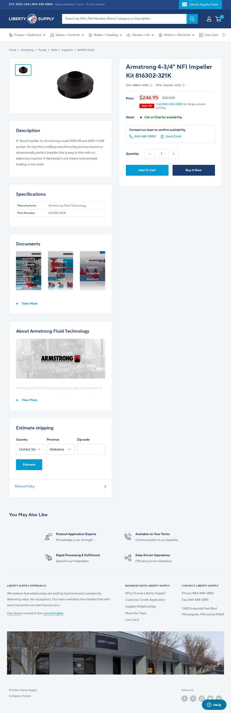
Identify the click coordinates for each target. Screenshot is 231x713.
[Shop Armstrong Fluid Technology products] (60, 359)
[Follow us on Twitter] (193, 698)
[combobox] (124, 19)
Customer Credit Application (145, 600)
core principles (53, 613)
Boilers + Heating (106, 35)
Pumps (42, 50)
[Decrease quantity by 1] (149, 154)
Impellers (67, 50)
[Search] (192, 19)
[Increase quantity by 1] (173, 154)
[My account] (209, 18)
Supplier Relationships (140, 607)
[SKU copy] (151, 85)
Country (22, 440)
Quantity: (132, 154)
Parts (54, 50)
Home (12, 50)
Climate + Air (141, 35)
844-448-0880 (42, 4)
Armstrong (27, 50)
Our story (13, 613)
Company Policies (20, 696)
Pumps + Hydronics (27, 35)
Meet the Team (136, 613)
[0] (218, 19)
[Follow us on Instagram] (202, 698)
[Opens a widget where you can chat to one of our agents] (214, 705)
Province (53, 440)
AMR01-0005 (85, 50)
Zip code (83, 440)
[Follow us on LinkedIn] (219, 698)
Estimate (29, 465)
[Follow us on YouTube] (210, 698)
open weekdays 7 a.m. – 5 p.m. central (79, 4)
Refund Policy (25, 486)
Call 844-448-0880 (169, 104)
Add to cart (147, 170)
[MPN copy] (183, 85)
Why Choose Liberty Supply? (145, 593)
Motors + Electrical (177, 35)
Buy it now (194, 170)
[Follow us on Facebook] (184, 698)
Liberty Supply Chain (203, 4)
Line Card (211, 35)
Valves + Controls (67, 35)
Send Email (173, 137)
